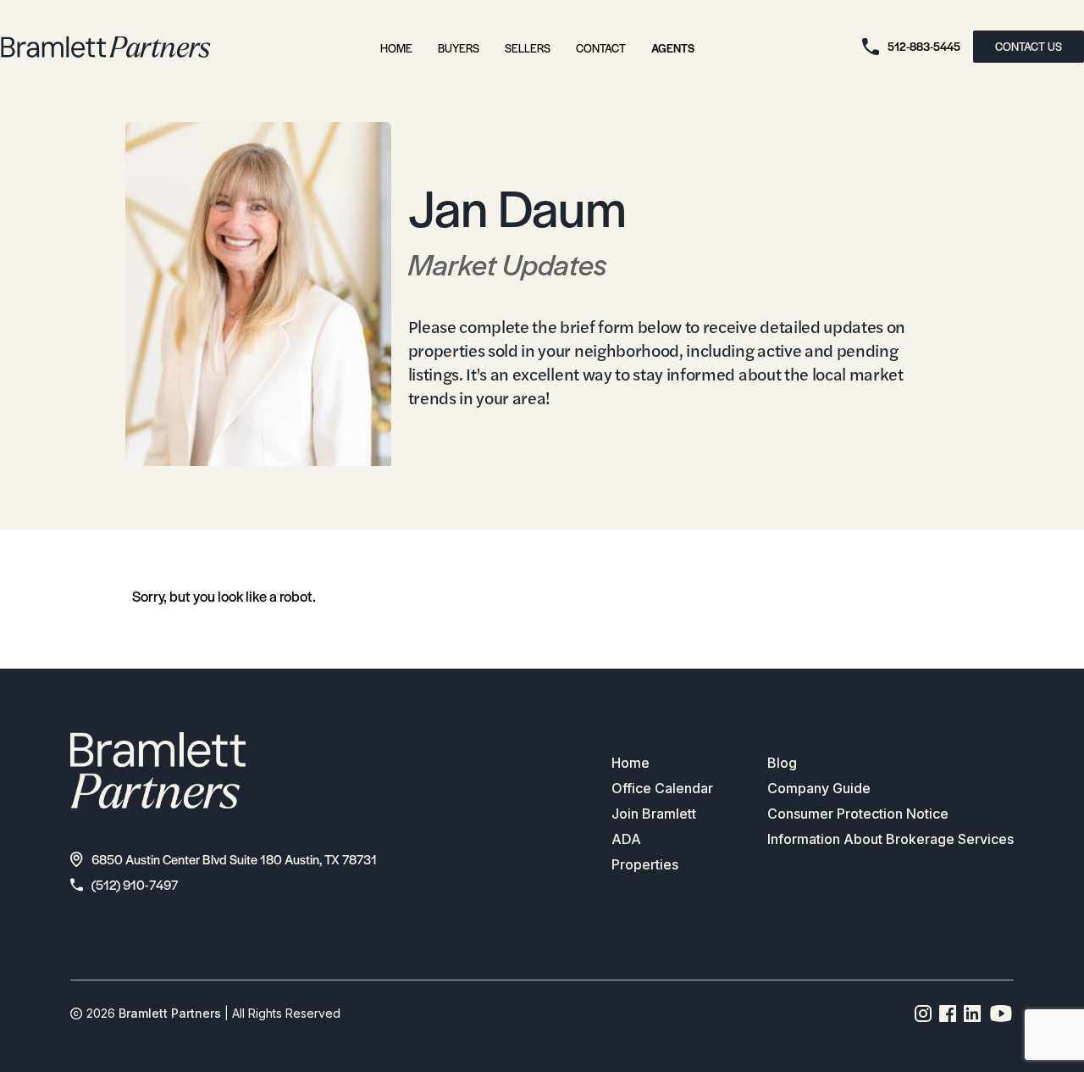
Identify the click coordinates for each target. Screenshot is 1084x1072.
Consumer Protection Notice (857, 813)
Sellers (527, 48)
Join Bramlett (653, 813)
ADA (626, 838)
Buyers (458, 48)
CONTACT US (1028, 46)
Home (396, 48)
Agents (672, 48)
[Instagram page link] (923, 1013)
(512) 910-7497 (134, 884)
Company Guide (819, 788)
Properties (644, 864)
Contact (601, 48)
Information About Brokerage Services (890, 838)
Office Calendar (662, 788)
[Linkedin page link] (973, 1013)
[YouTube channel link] (1001, 1013)
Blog (782, 762)
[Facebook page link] (948, 1013)
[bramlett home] (106, 47)
